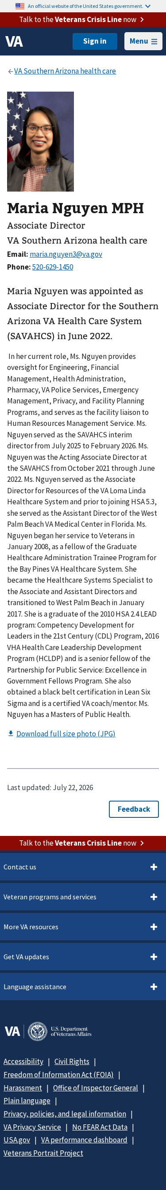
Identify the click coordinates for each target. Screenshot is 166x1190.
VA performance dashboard (84, 1140)
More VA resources (31, 926)
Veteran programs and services (50, 896)
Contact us (20, 866)
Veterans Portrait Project (43, 1153)
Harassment (23, 1088)
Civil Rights (71, 1061)
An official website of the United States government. (85, 6)
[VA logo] (14, 41)
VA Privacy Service (32, 1127)
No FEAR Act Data (99, 1127)
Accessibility (23, 1061)
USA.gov (17, 1140)
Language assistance (35, 986)
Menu (139, 41)
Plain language (27, 1100)
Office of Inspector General (95, 1088)
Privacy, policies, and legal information (65, 1114)
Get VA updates (26, 956)
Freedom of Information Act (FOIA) (59, 1074)
